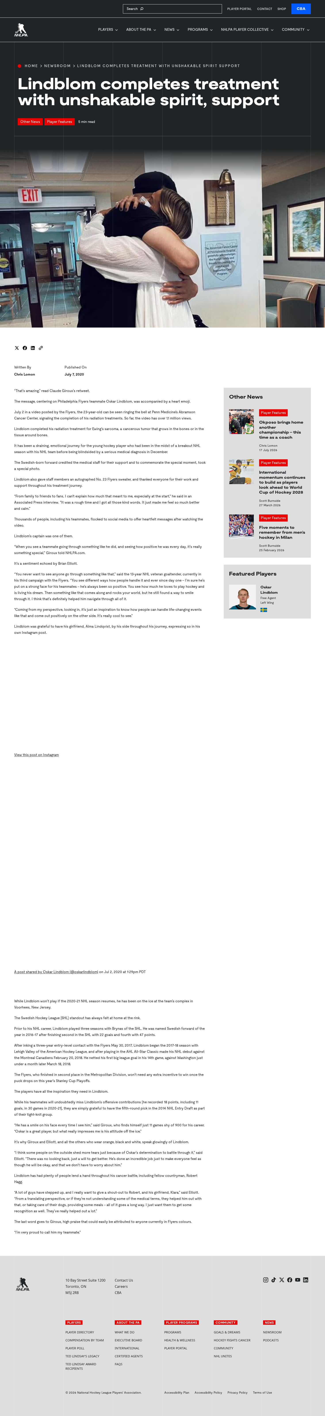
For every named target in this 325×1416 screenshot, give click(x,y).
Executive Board (128, 1340)
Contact (264, 9)
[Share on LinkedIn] (32, 348)
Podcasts (271, 1340)
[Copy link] (40, 348)
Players (105, 29)
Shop (281, 9)
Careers (121, 1286)
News (169, 29)
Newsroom (57, 66)
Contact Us (124, 1280)
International (127, 1348)
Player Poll (74, 1348)
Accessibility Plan (176, 1392)
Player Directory (79, 1332)
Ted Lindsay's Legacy (82, 1356)
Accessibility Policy (208, 1392)
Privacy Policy (238, 1392)
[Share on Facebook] (24, 348)
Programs (198, 29)
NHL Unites (237, 1356)
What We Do (124, 1332)
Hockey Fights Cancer (232, 1340)
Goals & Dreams (227, 1332)
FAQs (118, 1364)
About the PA (138, 29)
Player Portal (239, 9)
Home (31, 66)
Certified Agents (129, 1356)
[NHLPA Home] (21, 30)
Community (293, 29)
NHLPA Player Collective (245, 29)
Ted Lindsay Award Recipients (80, 1366)
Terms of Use (262, 1392)
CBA (301, 9)
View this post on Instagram (36, 755)
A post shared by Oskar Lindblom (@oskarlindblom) (56, 972)
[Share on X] (16, 348)
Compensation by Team (84, 1340)
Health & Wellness (179, 1340)
